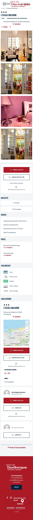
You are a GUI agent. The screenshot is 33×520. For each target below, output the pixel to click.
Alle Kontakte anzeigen (16, 183)
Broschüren (10, 508)
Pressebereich (20, 508)
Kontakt (16, 487)
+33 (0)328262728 (16, 478)
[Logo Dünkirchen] (16, 467)
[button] (10, 26)
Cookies (16, 512)
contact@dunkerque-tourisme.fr (16, 481)
